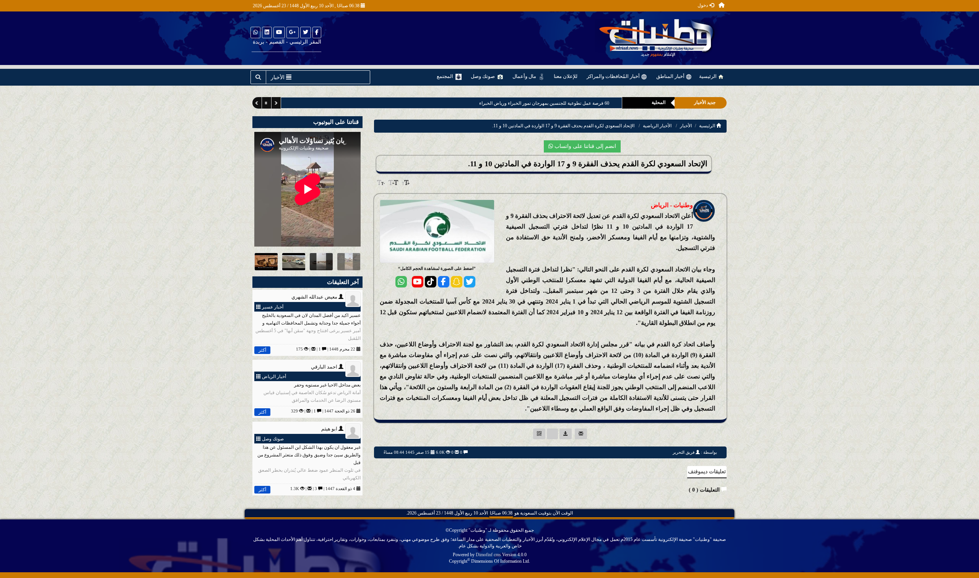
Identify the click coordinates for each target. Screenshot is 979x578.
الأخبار (686, 125)
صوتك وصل (483, 76)
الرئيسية (708, 76)
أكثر (262, 350)
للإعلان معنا (565, 76)
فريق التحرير (683, 452)
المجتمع (445, 76)
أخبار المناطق (671, 76)
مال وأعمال (524, 76)
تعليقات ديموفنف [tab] (707, 471)
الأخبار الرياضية (657, 125)
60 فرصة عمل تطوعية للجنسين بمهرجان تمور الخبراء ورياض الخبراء (544, 103)
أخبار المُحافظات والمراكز (614, 76)
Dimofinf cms (488, 554)
